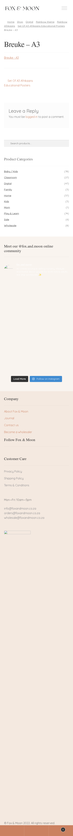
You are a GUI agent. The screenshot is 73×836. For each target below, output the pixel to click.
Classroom (10, 177)
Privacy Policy (13, 471)
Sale (6, 219)
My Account (12, 830)
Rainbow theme (45, 21)
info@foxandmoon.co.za (20, 508)
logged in (32, 117)
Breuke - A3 (11, 57)
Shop (20, 21)
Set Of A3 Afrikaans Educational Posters (41, 26)
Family (8, 189)
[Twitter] (12, 453)
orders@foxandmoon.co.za (22, 513)
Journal (9, 418)
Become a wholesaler (18, 432)
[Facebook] (6, 453)
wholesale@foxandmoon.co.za (24, 517)
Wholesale (10, 225)
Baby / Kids (11, 171)
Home (10, 21)
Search (36, 830)
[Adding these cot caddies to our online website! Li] (36, 287)
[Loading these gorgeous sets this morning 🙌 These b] (36, 366)
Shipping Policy (14, 478)
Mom (7, 207)
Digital (29, 21)
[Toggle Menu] (64, 8)
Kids (6, 201)
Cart (56, 828)
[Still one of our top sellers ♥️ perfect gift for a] (36, 351)
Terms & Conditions (16, 485)
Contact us (11, 425)
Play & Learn (11, 213)
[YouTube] (24, 453)
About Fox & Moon (16, 411)
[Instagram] (18, 453)
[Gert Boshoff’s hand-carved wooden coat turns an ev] (36, 319)
